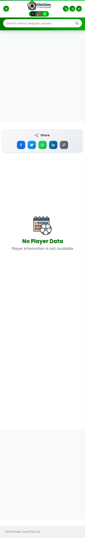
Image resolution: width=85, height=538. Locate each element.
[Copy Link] (64, 145)
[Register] (79, 9)
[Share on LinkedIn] (53, 145)
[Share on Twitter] (32, 145)
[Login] (72, 9)
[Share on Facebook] (21, 145)
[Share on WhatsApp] (42, 145)
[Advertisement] (42, 75)
